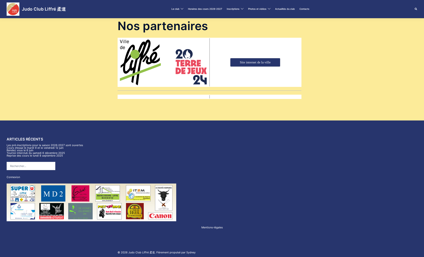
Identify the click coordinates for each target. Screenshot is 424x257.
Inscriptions (233, 9)
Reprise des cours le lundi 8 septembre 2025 (35, 155)
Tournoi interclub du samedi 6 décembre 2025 (36, 153)
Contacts (304, 9)
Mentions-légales (212, 227)
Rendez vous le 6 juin (20, 150)
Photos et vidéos (257, 9)
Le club (175, 9)
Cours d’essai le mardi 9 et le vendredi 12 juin (35, 147)
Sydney (191, 252)
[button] (416, 9)
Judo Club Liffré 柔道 (44, 9)
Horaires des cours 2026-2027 (205, 9)
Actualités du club (285, 9)
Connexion (13, 177)
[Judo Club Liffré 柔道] (13, 9)
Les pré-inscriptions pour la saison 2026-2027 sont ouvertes (45, 145)
